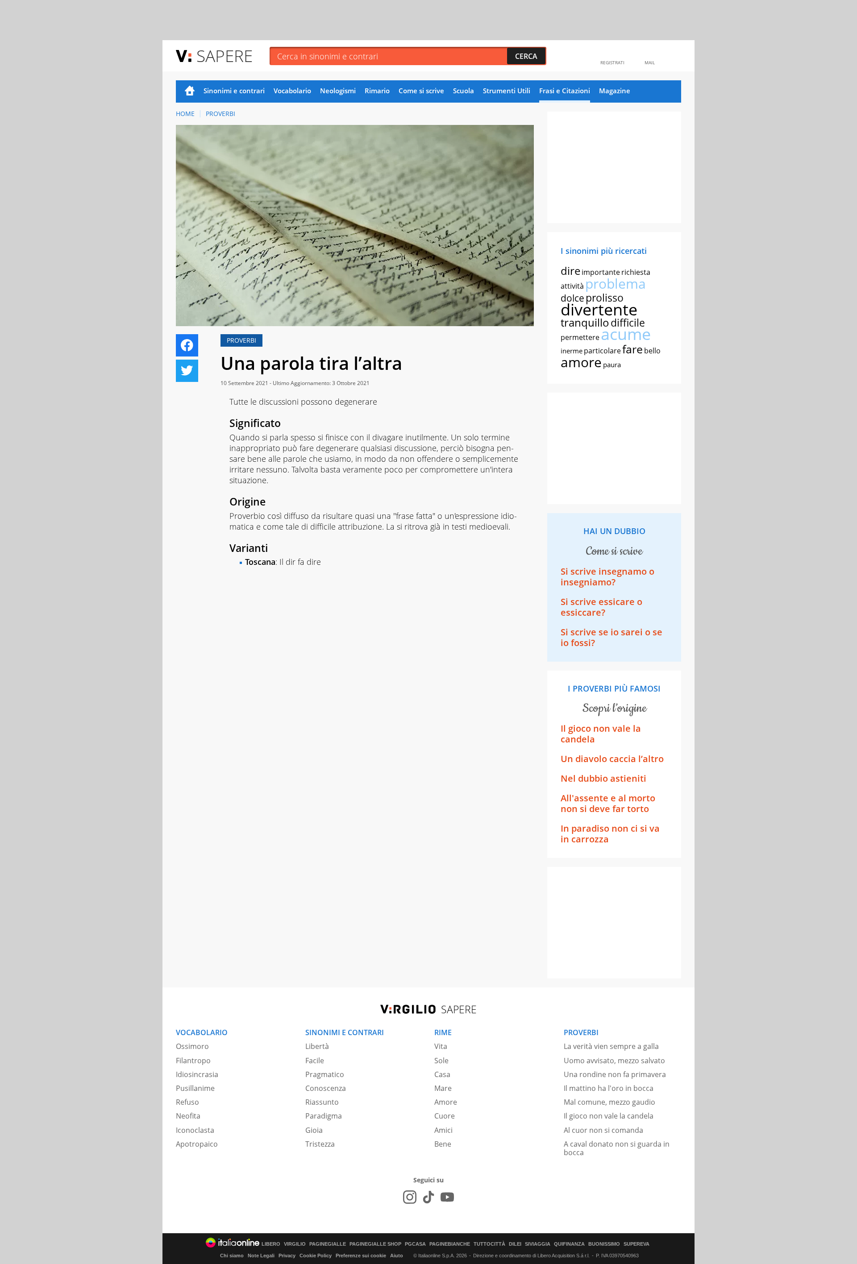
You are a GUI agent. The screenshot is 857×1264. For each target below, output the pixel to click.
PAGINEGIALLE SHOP (375, 1244)
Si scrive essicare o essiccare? (601, 607)
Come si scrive (421, 90)
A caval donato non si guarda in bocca (617, 1148)
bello (652, 351)
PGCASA (415, 1244)
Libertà (317, 1046)
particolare (602, 351)
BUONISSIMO (604, 1244)
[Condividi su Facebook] (187, 345)
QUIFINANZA (569, 1244)
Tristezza (320, 1144)
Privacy (287, 1255)
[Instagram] (409, 1197)
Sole (441, 1060)
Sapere (224, 55)
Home (190, 91)
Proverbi (220, 113)
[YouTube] (447, 1197)
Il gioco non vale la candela (601, 733)
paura (612, 364)
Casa (442, 1074)
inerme (571, 350)
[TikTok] (428, 1197)
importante (601, 272)
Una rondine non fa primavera (615, 1074)
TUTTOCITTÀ (489, 1244)
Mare (443, 1088)
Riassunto (322, 1102)
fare (632, 348)
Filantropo (193, 1060)
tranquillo (585, 322)
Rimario (377, 90)
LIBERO (271, 1244)
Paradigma (323, 1116)
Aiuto (396, 1255)
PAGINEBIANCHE (449, 1244)
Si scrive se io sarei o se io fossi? (611, 637)
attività (572, 286)
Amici (443, 1130)
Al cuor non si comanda (603, 1130)
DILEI (515, 1244)
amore (581, 362)
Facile (314, 1060)
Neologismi (338, 90)
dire (570, 270)
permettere (580, 337)
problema (615, 283)
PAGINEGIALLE (327, 1244)
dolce (572, 298)
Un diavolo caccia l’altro (612, 759)
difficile (628, 322)
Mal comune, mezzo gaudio (609, 1102)
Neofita (188, 1116)
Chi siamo (232, 1255)
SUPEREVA (636, 1244)
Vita (440, 1046)
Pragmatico (324, 1074)
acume (626, 334)
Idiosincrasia (197, 1074)
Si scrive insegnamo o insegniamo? (607, 576)
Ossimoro (192, 1046)
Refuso (187, 1102)
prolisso (605, 297)
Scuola (463, 90)
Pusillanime (195, 1088)
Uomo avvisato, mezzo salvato (614, 1060)
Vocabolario (292, 90)
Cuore (444, 1116)
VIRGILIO (295, 1244)
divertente (599, 309)
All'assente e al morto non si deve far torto (608, 803)
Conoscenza (325, 1088)
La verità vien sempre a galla (611, 1046)
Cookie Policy (316, 1255)
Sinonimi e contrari (234, 90)
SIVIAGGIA (537, 1244)
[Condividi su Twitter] (187, 371)
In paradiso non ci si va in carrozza (610, 833)
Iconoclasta (195, 1130)
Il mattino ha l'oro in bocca (608, 1088)
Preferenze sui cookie (361, 1255)
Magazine (614, 90)
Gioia (314, 1130)
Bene (442, 1144)
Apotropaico (197, 1144)
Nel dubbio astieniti (603, 778)
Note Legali (261, 1255)
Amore (445, 1102)
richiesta (635, 272)
